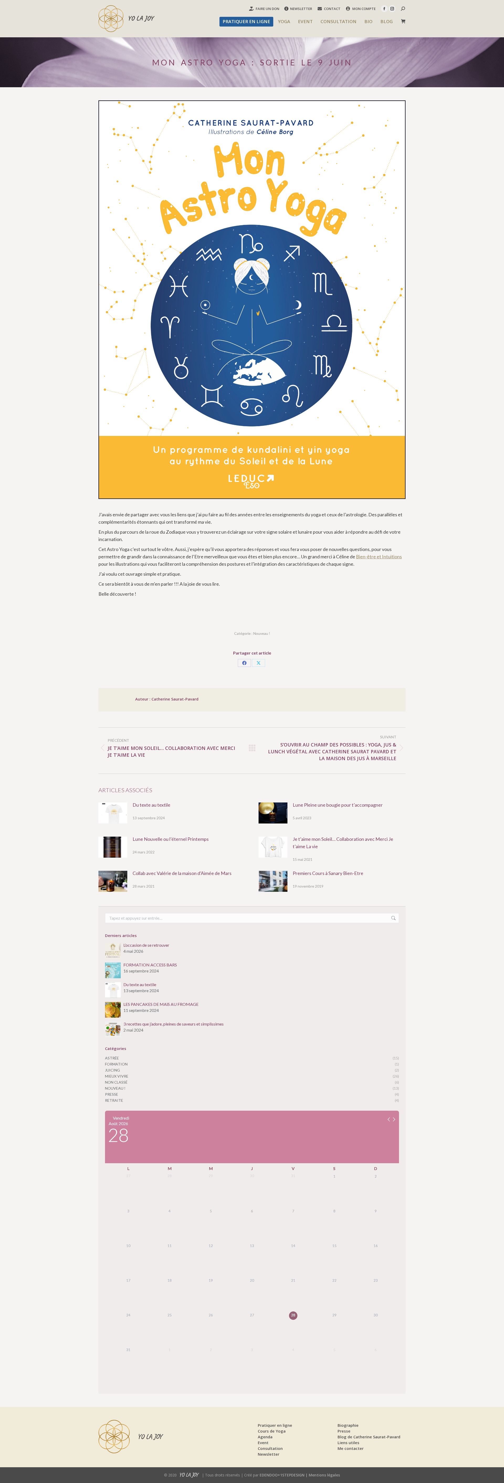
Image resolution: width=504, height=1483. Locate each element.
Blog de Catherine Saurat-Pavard (369, 1436)
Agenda (265, 1436)
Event (263, 1442)
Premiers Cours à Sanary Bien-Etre (328, 873)
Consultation (270, 1448)
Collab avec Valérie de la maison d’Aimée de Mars (182, 873)
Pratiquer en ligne (275, 1425)
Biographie (348, 1425)
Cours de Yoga (272, 1431)
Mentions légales (324, 1474)
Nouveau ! (261, 633)
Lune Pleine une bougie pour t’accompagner (338, 805)
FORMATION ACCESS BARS (150, 964)
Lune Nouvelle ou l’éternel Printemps (171, 839)
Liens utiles (348, 1442)
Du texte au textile (151, 805)
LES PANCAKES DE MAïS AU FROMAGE (160, 1004)
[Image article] (112, 812)
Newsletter (268, 1454)
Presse (344, 1431)
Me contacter (351, 1448)
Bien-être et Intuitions (379, 556)
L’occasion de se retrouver (146, 945)
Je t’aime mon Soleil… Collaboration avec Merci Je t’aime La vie (343, 842)
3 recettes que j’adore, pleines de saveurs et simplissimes (173, 1024)
